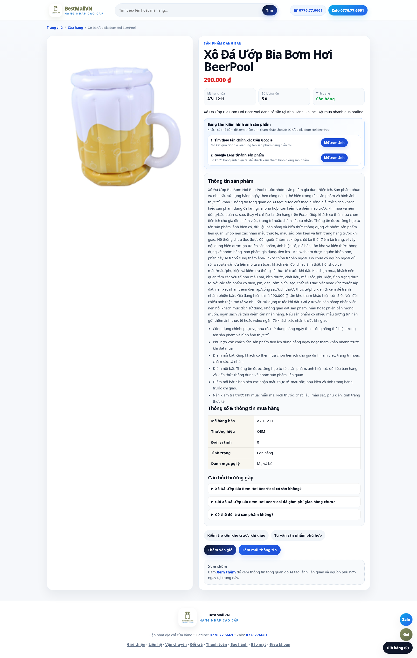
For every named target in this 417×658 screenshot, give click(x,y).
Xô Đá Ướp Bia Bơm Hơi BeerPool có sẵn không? (258, 488)
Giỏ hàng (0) (398, 647)
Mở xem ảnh (334, 142)
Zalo (406, 619)
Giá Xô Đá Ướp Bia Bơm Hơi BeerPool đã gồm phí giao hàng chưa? (275, 501)
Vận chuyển (176, 644)
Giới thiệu (136, 644)
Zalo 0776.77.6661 (348, 10)
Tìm (269, 10)
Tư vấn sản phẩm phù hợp (298, 535)
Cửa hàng (75, 27)
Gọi (406, 634)
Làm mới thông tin (260, 549)
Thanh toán (216, 644)
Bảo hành (239, 644)
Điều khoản (280, 644)
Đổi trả (196, 644)
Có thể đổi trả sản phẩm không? (244, 514)
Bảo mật (258, 644)
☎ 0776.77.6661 (308, 10)
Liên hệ (155, 644)
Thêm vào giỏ (220, 549)
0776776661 (257, 634)
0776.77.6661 (221, 634)
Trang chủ (55, 27)
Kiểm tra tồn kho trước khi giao (236, 535)
